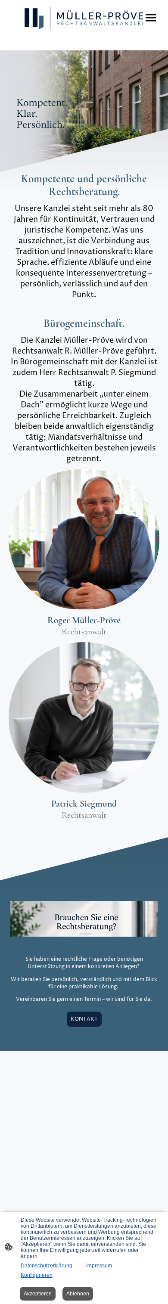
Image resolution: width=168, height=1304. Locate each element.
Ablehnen (77, 1294)
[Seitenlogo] (84, 18)
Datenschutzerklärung (46, 1266)
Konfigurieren (37, 1275)
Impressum (99, 1266)
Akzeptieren (38, 1294)
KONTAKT (84, 1019)
